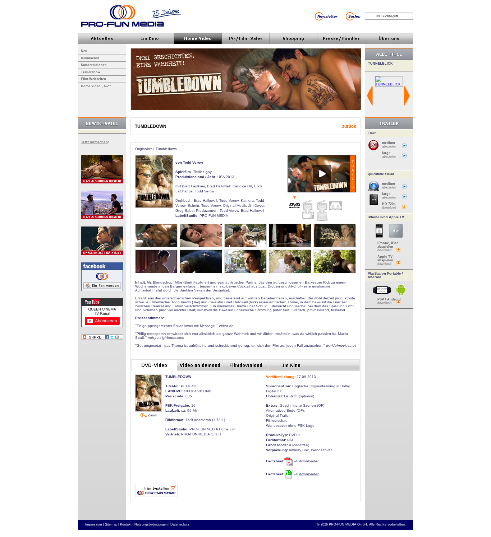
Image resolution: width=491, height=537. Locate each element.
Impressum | (94, 524)
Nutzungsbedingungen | (151, 524)
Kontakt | (126, 524)
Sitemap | (112, 524)
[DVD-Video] (294, 203)
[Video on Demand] (308, 208)
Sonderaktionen (94, 65)
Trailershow (90, 72)
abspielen (389, 144)
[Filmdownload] (322, 209)
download (389, 205)
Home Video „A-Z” (96, 86)
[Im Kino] (335, 203)
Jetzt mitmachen (94, 142)
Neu (84, 51)
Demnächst (90, 58)
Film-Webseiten (93, 79)
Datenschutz (179, 524)
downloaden (309, 461)
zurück (349, 126)
